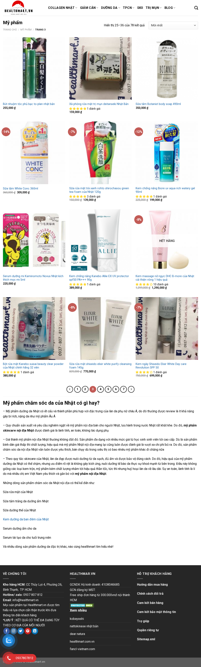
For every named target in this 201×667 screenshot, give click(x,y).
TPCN (127, 8)
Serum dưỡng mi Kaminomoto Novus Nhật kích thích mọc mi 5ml (33, 278)
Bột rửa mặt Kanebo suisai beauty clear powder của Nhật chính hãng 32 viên (33, 365)
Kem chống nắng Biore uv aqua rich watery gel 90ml (165, 190)
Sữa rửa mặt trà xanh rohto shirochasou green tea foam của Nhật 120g (99, 190)
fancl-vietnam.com (82, 649)
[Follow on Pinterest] (28, 631)
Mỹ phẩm (26, 29)
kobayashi (77, 619)
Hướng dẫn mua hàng (152, 584)
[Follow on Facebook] (6, 631)
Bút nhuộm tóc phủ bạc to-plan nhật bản (29, 104)
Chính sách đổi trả (150, 593)
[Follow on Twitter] (20, 631)
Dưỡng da (109, 8)
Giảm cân (88, 8)
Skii (140, 8)
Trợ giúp (143, 621)
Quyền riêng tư (148, 630)
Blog (168, 8)
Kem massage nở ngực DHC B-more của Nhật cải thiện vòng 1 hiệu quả (165, 278)
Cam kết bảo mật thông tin (156, 612)
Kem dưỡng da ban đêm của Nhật (26, 519)
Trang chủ (10, 29)
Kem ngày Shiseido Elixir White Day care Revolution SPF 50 (161, 365)
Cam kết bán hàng (150, 603)
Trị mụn (152, 8)
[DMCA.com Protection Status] (82, 605)
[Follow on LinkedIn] (35, 631)
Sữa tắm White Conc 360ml (20, 188)
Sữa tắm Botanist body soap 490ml (158, 104)
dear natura (77, 634)
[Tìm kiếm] (196, 8)
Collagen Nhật (61, 8)
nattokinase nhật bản (84, 626)
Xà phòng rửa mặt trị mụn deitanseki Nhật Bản (99, 104)
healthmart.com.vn (82, 641)
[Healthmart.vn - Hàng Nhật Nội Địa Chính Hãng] (22, 8)
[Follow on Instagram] (13, 631)
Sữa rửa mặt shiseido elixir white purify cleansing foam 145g (100, 365)
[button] (78, 108)
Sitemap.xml (146, 639)
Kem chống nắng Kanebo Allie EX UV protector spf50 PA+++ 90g (99, 278)
